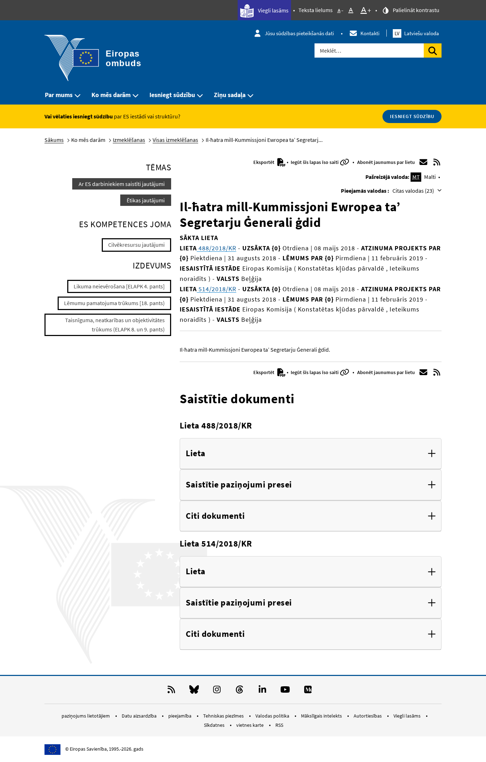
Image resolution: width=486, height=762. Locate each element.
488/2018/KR (216, 248)
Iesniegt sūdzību (172, 95)
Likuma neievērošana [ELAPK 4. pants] (119, 286)
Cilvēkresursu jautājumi (136, 244)
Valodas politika (272, 716)
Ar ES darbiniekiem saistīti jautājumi (122, 183)
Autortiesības (368, 716)
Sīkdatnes (215, 725)
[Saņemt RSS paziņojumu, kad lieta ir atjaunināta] (437, 162)
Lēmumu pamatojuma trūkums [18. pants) (114, 303)
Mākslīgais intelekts (322, 716)
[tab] (310, 453)
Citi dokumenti (215, 516)
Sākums (54, 139)
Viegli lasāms (273, 10)
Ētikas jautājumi (146, 200)
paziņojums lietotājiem (86, 716)
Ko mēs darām (111, 95)
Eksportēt (264, 162)
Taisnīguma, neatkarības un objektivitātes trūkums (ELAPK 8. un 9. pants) (115, 324)
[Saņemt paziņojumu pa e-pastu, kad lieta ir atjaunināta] (423, 162)
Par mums (59, 95)
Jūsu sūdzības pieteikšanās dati (299, 33)
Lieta (196, 453)
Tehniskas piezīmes (224, 716)
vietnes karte (250, 725)
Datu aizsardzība (140, 716)
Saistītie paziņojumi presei (239, 485)
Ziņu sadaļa (229, 95)
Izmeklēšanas (129, 139)
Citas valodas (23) (413, 190)
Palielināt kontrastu (415, 10)
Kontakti (370, 33)
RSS (279, 725)
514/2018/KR (216, 289)
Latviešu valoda (417, 33)
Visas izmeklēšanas (175, 139)
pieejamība (180, 716)
